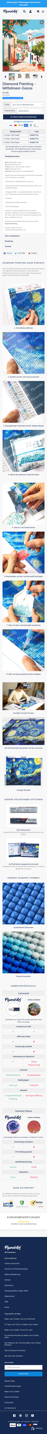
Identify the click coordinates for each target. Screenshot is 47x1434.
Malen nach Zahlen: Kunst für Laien (19, 1330)
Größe (7, 104)
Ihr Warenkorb (10, 1408)
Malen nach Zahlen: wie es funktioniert (20, 1319)
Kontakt (8, 1280)
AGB (6, 1302)
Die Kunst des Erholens (14, 1356)
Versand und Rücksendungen (16, 1269)
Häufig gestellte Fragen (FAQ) (16, 1291)
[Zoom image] (23, 46)
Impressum (9, 1285)
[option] (12, 77)
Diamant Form (10, 111)
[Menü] (43, 11)
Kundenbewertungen (13, 1386)
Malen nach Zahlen (12, 1391)
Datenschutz (10, 1296)
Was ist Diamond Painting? (15, 1350)
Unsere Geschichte (12, 1263)
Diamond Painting (11, 223)
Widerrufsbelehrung (12, 1274)
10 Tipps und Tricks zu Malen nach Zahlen (21, 1324)
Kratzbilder (9, 1402)
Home (7, 1307)
